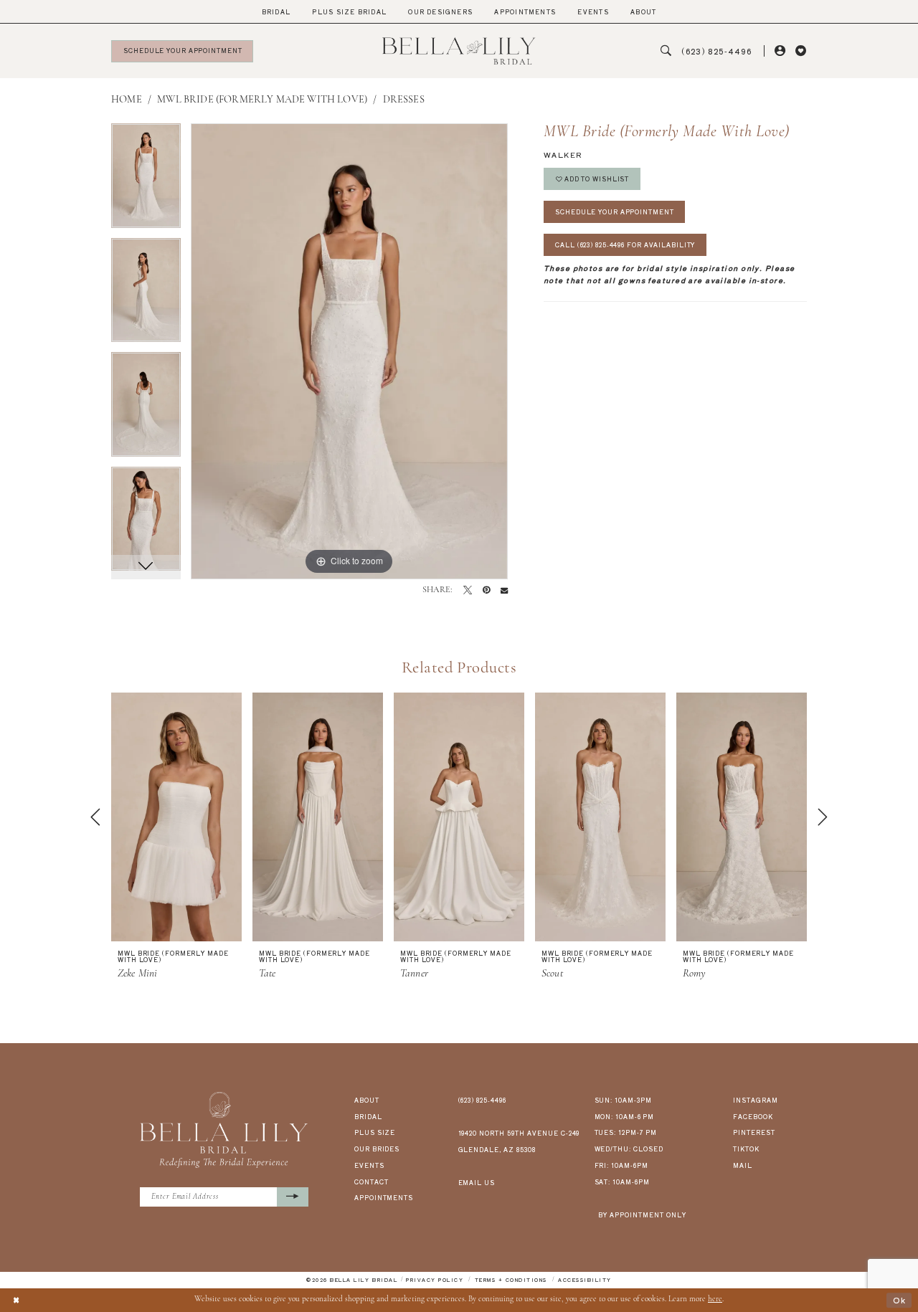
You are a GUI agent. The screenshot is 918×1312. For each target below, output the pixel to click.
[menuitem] (276, 12)
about (366, 1099)
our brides (377, 1148)
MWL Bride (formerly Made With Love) (262, 100)
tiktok (746, 1148)
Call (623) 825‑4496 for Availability (625, 244)
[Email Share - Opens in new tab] (504, 590)
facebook (753, 1116)
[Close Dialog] (16, 1300)
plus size (375, 1132)
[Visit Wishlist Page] (800, 51)
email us (477, 1182)
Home (126, 100)
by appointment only (642, 1214)
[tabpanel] (146, 180)
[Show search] (666, 51)
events (369, 1165)
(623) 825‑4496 (482, 1099)
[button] (780, 51)
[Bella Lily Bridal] (459, 51)
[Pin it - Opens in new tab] (486, 590)
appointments (384, 1197)
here (715, 1299)
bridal (368, 1116)
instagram (755, 1099)
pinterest (754, 1132)
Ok (899, 1300)
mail (742, 1165)
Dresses (404, 100)
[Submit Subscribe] (292, 1197)
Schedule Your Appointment (614, 211)
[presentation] (176, 817)
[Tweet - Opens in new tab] (467, 590)
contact (371, 1181)
